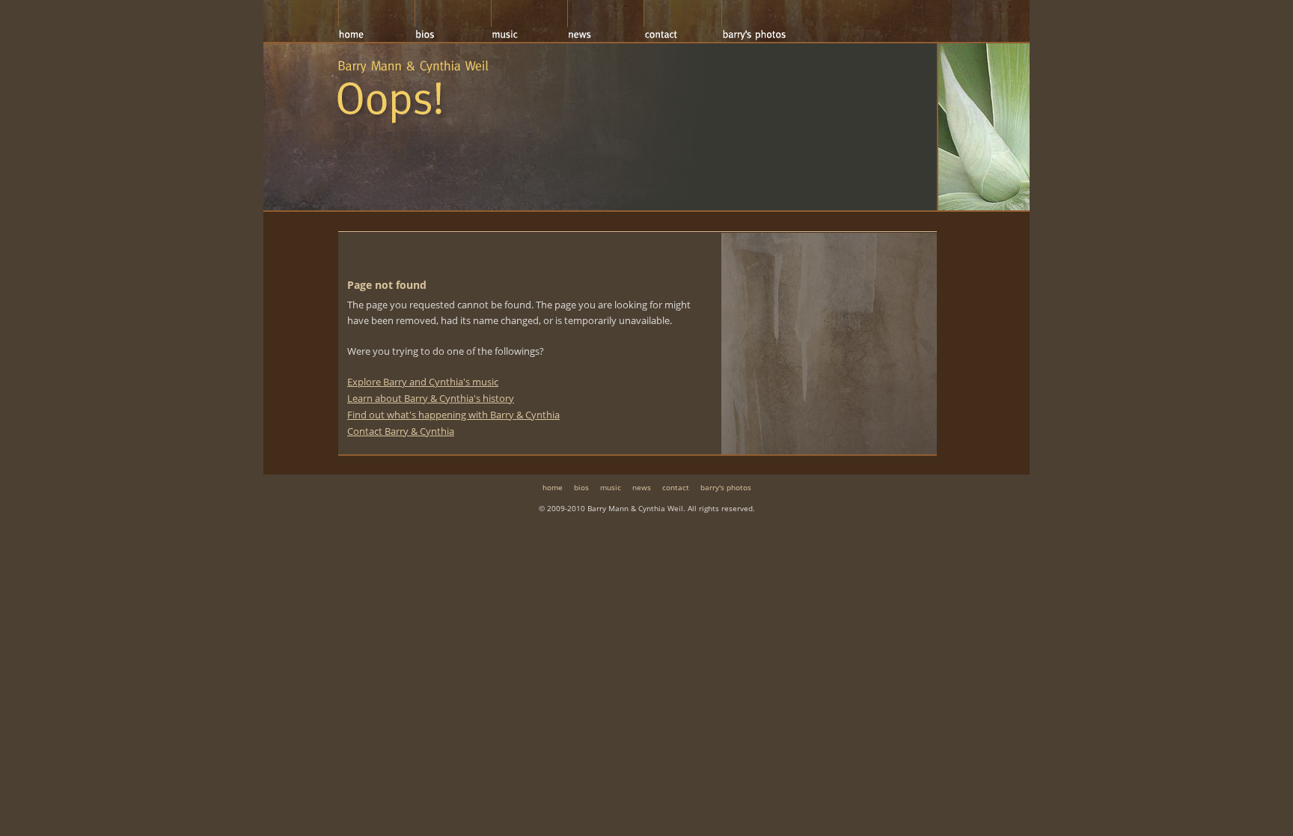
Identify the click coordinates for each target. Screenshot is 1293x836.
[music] (529, 21)
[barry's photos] (759, 21)
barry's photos (725, 487)
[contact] (682, 21)
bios (581, 487)
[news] (605, 21)
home (552, 487)
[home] (376, 21)
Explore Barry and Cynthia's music (422, 381)
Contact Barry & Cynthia (400, 431)
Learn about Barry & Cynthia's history (430, 398)
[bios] (453, 21)
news (641, 487)
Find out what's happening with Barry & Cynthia (453, 414)
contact (675, 487)
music (610, 487)
